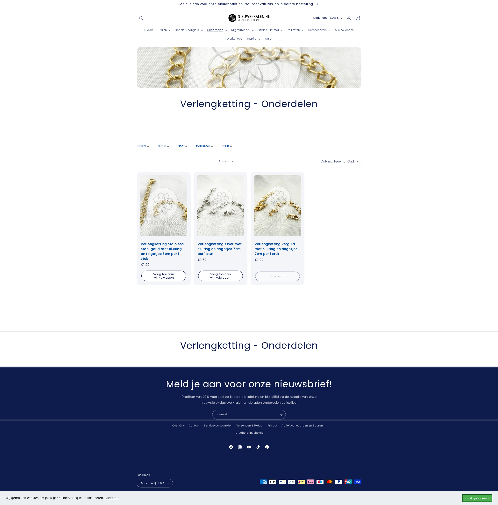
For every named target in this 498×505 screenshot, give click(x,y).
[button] (141, 17)
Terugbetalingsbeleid (249, 432)
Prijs (225, 146)
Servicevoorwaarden (218, 425)
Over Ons (178, 425)
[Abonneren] (281, 414)
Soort (141, 146)
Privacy (272, 425)
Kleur (162, 146)
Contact (194, 425)
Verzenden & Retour (249, 425)
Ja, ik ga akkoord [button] (477, 498)
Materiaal (203, 146)
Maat (181, 146)
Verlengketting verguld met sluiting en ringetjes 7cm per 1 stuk (276, 249)
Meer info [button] (112, 498)
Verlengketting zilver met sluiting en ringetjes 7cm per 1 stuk (220, 249)
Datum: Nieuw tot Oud (337, 161)
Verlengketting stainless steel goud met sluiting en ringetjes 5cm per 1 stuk (162, 251)
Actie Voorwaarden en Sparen (302, 425)
